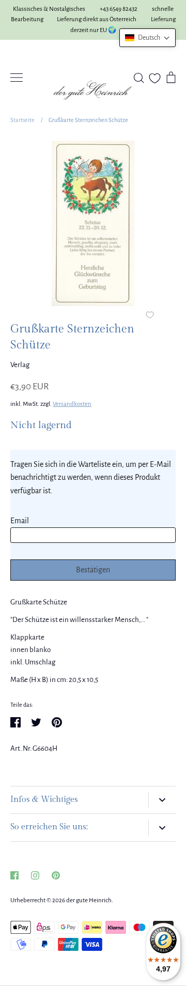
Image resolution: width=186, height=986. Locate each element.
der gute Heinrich (89, 900)
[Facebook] (14, 875)
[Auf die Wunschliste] (150, 316)
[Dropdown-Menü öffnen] (162, 800)
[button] (147, 38)
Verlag (19, 365)
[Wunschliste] (154, 78)
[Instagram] (35, 875)
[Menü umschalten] (16, 77)
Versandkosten (72, 404)
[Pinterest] (55, 875)
